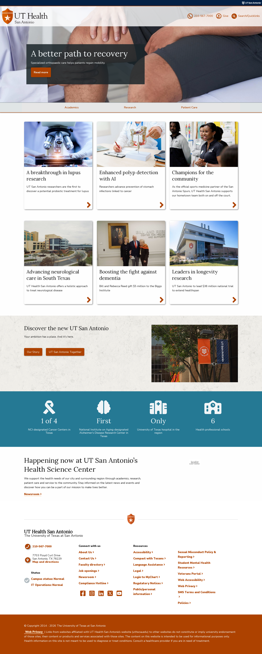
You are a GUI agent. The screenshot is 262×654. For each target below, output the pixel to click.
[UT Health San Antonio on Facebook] (83, 595)
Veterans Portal (189, 574)
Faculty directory (91, 565)
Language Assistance (148, 565)
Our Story (33, 352)
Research (130, 107)
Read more (41, 72)
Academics (72, 107)
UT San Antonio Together (65, 352)
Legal (137, 571)
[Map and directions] (27, 560)
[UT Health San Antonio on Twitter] (110, 595)
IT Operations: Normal (47, 585)
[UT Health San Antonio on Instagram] (92, 595)
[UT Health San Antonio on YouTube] (119, 595)
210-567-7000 (42, 546)
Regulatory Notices (147, 583)
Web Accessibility (190, 580)
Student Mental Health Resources (194, 565)
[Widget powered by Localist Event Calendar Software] (195, 462)
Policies (183, 603)
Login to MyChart (145, 577)
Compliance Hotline (92, 583)
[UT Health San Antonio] (25, 16)
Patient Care (189, 107)
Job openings (88, 571)
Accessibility (142, 552)
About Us (85, 552)
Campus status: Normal (47, 579)
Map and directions (45, 562)
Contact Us (86, 558)
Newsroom (31, 494)
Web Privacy (186, 586)
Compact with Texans (148, 558)
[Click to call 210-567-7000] (27, 546)
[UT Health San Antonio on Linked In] (101, 595)
